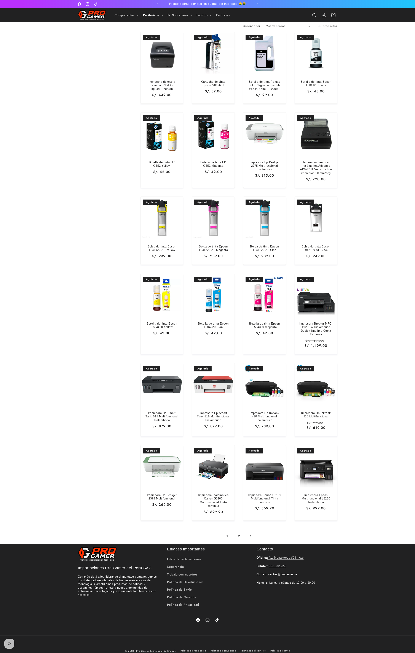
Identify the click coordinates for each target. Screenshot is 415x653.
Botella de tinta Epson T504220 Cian (213, 325)
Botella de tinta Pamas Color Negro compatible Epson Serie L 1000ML (265, 85)
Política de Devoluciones (185, 582)
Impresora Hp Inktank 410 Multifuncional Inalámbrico (264, 416)
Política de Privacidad (183, 604)
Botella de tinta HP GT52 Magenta (213, 164)
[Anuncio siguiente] (258, 4)
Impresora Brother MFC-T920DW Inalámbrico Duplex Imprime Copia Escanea (315, 329)
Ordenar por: (252, 26)
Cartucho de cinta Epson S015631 (213, 83)
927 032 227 (277, 566)
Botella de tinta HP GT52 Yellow (162, 164)
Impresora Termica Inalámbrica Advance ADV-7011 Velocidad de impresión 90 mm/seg (316, 168)
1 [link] (227, 536)
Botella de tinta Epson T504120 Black (316, 83)
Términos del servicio (253, 650)
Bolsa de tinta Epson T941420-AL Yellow (161, 248)
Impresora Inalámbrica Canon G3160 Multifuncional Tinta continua (213, 500)
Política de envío (280, 650)
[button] (126, 15)
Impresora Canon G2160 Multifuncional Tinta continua (264, 498)
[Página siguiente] (250, 536)
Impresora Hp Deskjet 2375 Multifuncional (162, 496)
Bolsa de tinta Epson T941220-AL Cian (264, 248)
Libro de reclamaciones (184, 559)
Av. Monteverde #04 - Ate (285, 557)
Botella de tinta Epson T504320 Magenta (264, 325)
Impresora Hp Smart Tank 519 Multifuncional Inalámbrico (213, 416)
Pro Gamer (142, 651)
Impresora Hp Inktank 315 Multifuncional (316, 414)
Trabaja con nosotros (182, 574)
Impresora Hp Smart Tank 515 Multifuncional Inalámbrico (161, 416)
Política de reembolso (193, 650)
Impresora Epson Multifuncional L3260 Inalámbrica (316, 498)
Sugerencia (175, 566)
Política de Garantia (181, 597)
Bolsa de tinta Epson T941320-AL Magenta (213, 248)
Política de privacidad (223, 650)
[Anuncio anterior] (157, 4)
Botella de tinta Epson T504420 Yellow (162, 325)
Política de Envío (179, 589)
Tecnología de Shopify (163, 651)
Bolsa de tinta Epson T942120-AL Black (316, 248)
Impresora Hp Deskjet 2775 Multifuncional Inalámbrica (264, 166)
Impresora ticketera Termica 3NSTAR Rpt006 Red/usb (161, 85)
